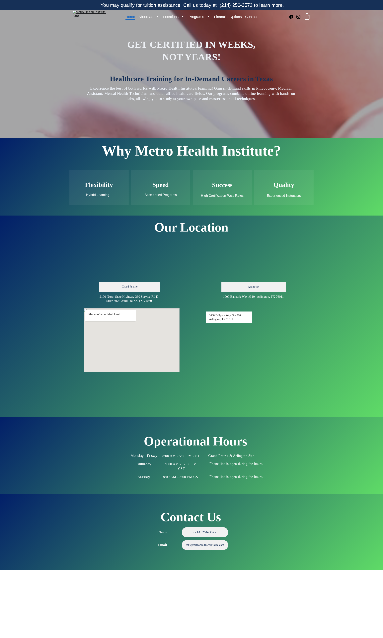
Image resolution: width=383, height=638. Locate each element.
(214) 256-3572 (204, 532)
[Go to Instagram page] (298, 17)
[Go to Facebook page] (292, 17)
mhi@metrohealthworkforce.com (205, 544)
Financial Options (228, 17)
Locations (171, 17)
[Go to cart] (307, 17)
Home (130, 17)
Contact (251, 17)
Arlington (253, 286)
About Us (145, 17)
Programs (196, 17)
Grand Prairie (130, 286)
